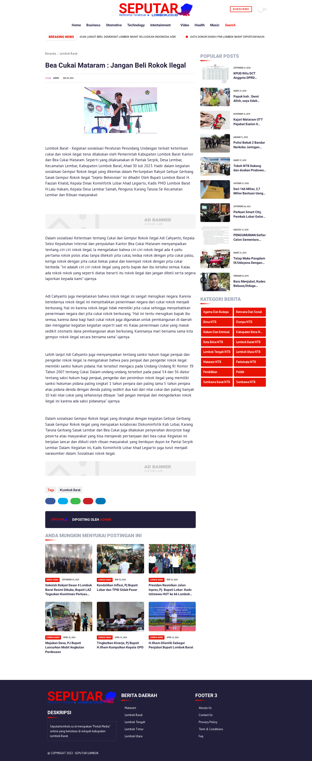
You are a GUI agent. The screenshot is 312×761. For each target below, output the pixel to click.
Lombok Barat (68, 53)
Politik (240, 372)
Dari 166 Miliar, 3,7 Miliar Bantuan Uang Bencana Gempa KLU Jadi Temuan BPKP (248, 191)
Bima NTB (210, 322)
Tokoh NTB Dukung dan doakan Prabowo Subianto (248, 168)
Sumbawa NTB (246, 382)
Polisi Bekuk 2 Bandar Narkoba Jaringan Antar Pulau (249, 145)
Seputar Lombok (87, 753)
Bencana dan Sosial (249, 312)
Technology (136, 25)
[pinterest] (63, 9)
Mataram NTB (212, 362)
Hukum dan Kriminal (216, 332)
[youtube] (74, 9)
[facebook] (48, 9)
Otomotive (114, 25)
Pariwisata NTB (246, 362)
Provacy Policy (208, 722)
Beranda (50, 53)
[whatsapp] (58, 9)
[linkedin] (100, 501)
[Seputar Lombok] (156, 15)
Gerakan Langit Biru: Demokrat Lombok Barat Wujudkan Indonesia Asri (111, 36)
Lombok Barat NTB (248, 342)
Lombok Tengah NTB (216, 352)
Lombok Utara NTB (248, 352)
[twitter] (53, 9)
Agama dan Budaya (216, 312)
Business (93, 25)
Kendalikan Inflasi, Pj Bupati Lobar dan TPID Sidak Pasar (117, 587)
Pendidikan (210, 372)
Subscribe (241, 9)
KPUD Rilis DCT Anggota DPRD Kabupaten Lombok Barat (247, 75)
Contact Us (206, 715)
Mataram (130, 708)
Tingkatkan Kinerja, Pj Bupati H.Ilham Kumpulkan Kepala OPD (120, 645)
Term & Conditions (211, 729)
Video (184, 25)
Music (214, 25)
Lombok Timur (134, 729)
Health (200, 25)
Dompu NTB (244, 322)
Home (76, 25)
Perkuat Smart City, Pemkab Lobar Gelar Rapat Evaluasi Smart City (249, 214)
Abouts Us (205, 708)
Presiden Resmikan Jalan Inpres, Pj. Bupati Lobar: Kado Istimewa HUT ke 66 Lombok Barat (170, 590)
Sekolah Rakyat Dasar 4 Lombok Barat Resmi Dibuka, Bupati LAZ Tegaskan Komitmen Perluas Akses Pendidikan (68, 590)
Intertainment (160, 25)
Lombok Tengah (135, 722)
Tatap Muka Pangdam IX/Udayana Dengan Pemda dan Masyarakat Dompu (249, 260)
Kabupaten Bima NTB (250, 332)
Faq (201, 736)
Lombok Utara (134, 736)
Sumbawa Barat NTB (216, 382)
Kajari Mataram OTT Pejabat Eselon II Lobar (248, 122)
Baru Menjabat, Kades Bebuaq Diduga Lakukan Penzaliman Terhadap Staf (249, 284)
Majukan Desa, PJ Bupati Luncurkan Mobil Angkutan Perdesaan (64, 647)
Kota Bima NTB (213, 342)
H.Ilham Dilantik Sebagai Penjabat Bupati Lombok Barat (171, 645)
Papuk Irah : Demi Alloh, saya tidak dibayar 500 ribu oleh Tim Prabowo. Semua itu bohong (248, 99)
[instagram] (69, 9)
